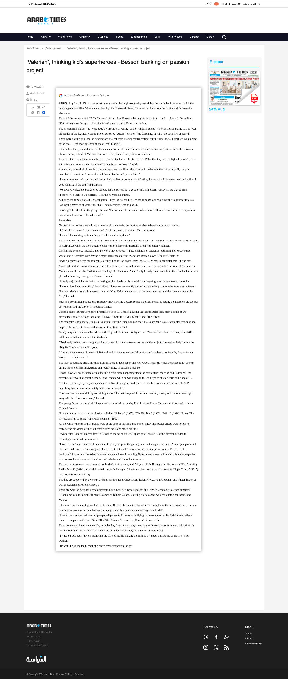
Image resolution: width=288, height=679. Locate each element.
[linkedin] (38, 108)
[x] (216, 647)
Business (103, 37)
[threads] (205, 637)
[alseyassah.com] (36, 659)
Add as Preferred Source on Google (86, 95)
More (209, 37)
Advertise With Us (251, 4)
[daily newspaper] (234, 88)
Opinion (83, 37)
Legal (158, 37)
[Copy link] (43, 108)
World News (65, 37)
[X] (33, 108)
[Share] (43, 112)
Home (29, 37)
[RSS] (226, 647)
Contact (226, 4)
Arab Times (33, 48)
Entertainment (139, 37)
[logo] (46, 20)
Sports (119, 37)
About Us (236, 4)
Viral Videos (175, 37)
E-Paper (194, 37)
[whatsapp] (33, 113)
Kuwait (44, 37)
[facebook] (38, 113)
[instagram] (205, 647)
